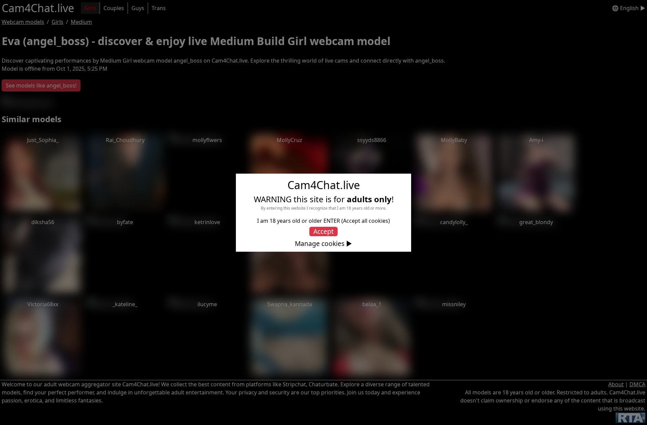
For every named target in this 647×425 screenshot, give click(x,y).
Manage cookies (319, 244)
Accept (323, 231)
